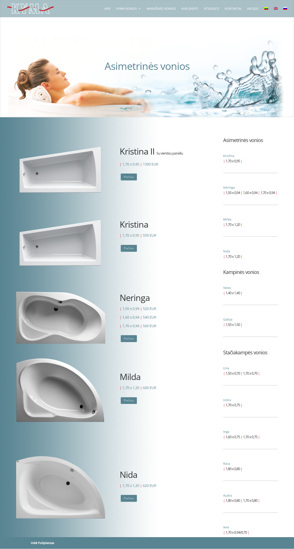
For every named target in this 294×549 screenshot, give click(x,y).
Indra (227, 400)
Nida (226, 251)
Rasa (226, 463)
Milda (227, 219)
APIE (107, 9)
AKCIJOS (253, 9)
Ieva (226, 527)
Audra (227, 495)
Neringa (229, 187)
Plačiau (129, 177)
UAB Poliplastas (42, 543)
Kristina (228, 156)
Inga (226, 432)
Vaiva (227, 288)
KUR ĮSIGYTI (189, 9)
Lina (226, 368)
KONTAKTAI (233, 9)
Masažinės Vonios (161, 9)
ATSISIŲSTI (211, 9)
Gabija (227, 319)
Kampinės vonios (241, 272)
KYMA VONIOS (126, 9)
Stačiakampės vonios (245, 352)
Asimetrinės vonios (243, 140)
